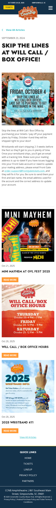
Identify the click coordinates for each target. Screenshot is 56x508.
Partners (28, 481)
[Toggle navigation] (50, 8)
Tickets (8, 7)
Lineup (28, 469)
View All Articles (15, 30)
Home (28, 458)
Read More (10, 279)
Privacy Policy (28, 475)
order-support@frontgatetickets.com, (25, 170)
